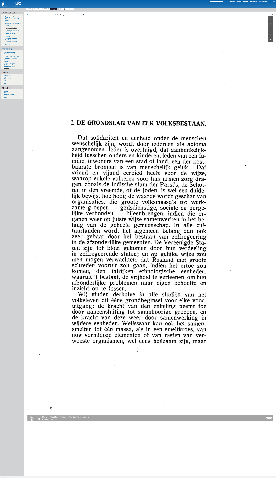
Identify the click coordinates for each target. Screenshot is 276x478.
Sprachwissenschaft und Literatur (10, 54)
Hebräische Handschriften (12, 30)
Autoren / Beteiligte (9, 94)
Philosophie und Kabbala (10, 58)
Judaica (7, 25)
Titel (29, 9)
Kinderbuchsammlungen (11, 39)
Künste (6, 61)
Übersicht (45, 9)
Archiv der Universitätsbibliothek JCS (12, 18)
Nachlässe (7, 44)
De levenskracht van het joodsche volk (41, 15)
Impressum (254, 1)
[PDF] (270, 34)
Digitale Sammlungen (9, 16)
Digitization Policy (263, 1)
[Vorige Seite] (62, 9)
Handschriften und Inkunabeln (13, 23)
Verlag (5, 82)
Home (239, 1)
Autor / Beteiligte (8, 78)
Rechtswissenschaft (9, 63)
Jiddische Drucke (10, 33)
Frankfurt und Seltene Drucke (12, 22)
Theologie (6, 68)
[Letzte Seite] (73, 9)
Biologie (7, 20)
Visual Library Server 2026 (6, 477)
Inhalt (36, 9)
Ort (5, 80)
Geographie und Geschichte (11, 56)
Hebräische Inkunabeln (12, 31)
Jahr (5, 83)
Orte (5, 92)
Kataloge (8, 36)
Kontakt (246, 1)
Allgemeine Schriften (9, 52)
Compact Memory (10, 26)
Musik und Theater (10, 43)
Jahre (5, 97)
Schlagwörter (7, 91)
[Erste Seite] (60, 9)
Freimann (7, 49)
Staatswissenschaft (9, 64)
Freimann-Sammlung (11, 28)
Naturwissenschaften (9, 66)
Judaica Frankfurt (10, 35)
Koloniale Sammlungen (11, 41)
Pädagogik (7, 59)
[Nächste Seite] (71, 9)
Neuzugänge (7, 75)
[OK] (225, 1)
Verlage (6, 96)
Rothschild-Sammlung (11, 38)
